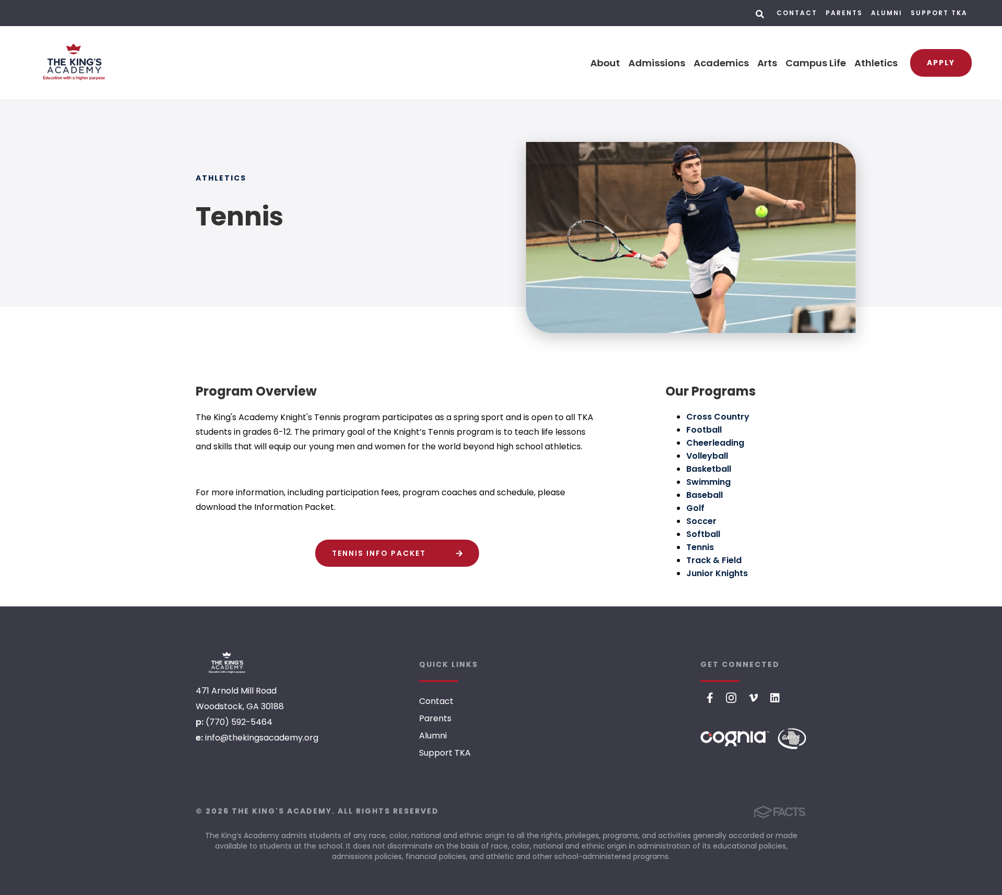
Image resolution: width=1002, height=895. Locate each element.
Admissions (656, 62)
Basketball (708, 469)
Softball (703, 534)
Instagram (731, 698)
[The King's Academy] (227, 663)
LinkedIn (775, 698)
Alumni (886, 12)
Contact (797, 12)
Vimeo (753, 698)
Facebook (710, 698)
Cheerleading (715, 443)
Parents (844, 12)
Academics (721, 62)
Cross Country (717, 417)
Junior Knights (717, 573)
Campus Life (815, 62)
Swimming (708, 482)
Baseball (704, 495)
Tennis (700, 547)
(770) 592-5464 (239, 722)
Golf (695, 508)
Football (704, 430)
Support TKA (939, 12)
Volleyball (707, 456)
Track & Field (714, 560)
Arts (767, 62)
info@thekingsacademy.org (261, 738)
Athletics (876, 62)
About (605, 62)
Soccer (701, 521)
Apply (941, 62)
